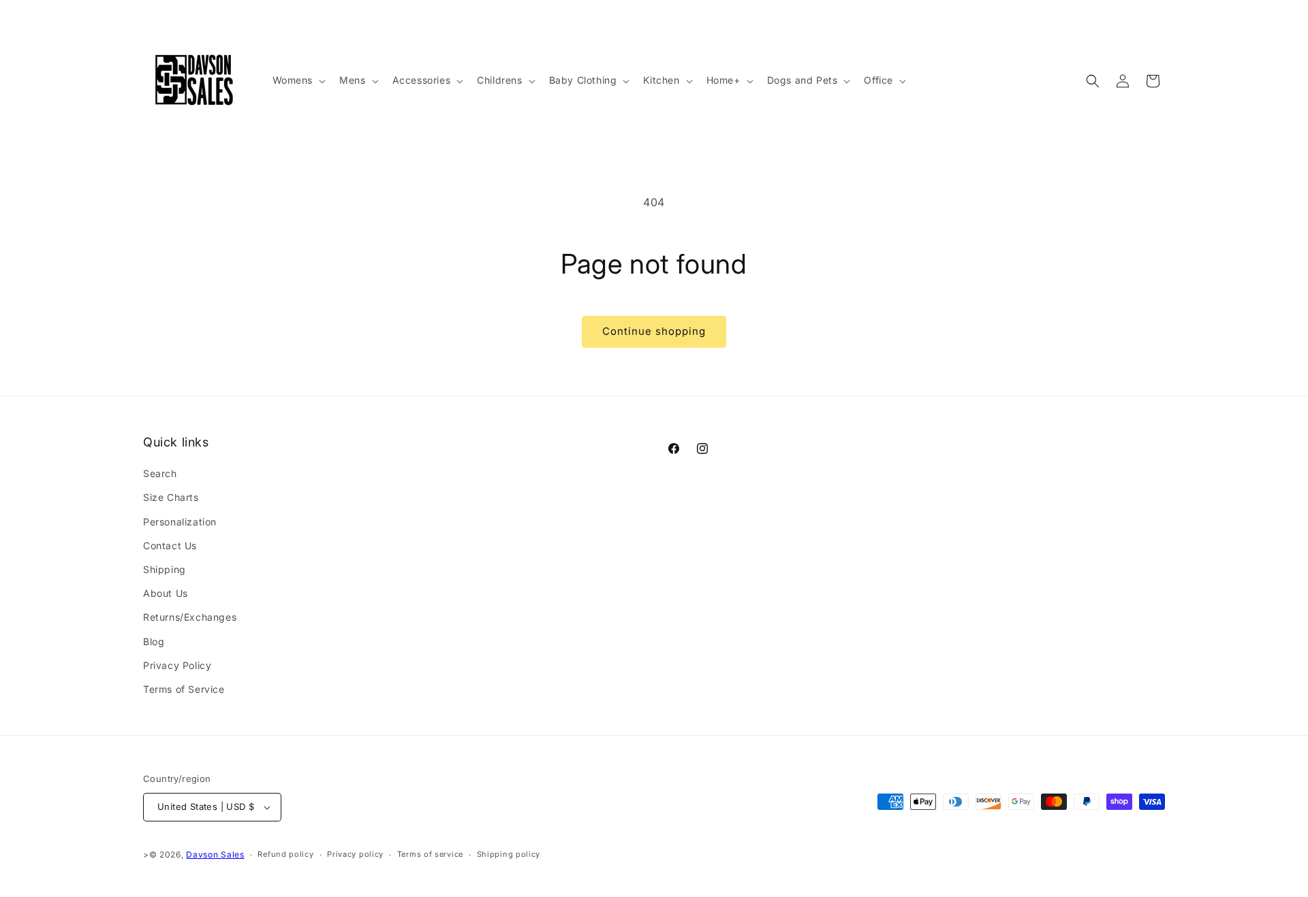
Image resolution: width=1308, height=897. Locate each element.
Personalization (180, 521)
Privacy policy (355, 854)
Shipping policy (509, 854)
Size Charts (171, 497)
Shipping (164, 569)
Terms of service (430, 854)
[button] (298, 80)
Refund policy (285, 854)
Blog (153, 641)
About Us (165, 593)
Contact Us (170, 545)
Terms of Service (184, 689)
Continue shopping (654, 331)
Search (160, 473)
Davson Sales (215, 854)
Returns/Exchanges (189, 617)
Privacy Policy (177, 665)
